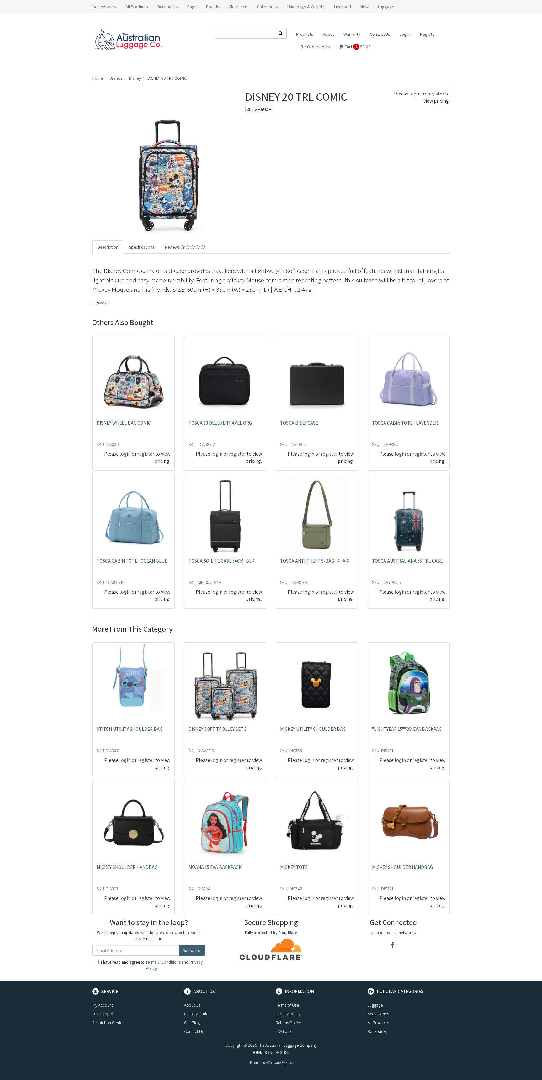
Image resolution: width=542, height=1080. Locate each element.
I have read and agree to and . (152, 965)
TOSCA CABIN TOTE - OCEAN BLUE (132, 561)
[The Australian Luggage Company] (127, 40)
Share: (252, 109)
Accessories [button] (104, 6)
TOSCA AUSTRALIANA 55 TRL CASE (407, 561)
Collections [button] (267, 6)
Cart (357, 47)
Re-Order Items (315, 47)
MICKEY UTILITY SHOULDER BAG (313, 729)
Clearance (238, 6)
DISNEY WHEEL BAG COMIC (124, 423)
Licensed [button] (342, 6)
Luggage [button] (386, 6)
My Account (102, 1005)
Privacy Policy (288, 1014)
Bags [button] (192, 6)
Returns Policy (288, 1022)
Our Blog (192, 1022)
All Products (136, 6)
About (328, 34)
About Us (192, 1005)
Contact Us (380, 34)
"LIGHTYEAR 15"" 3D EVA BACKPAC (407, 729)
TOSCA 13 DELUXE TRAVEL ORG (220, 423)
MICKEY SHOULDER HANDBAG (127, 867)
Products (304, 34)
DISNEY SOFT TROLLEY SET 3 (218, 729)
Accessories (378, 1014)
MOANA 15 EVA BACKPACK (215, 867)
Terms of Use (287, 1005)
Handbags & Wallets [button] (306, 6)
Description (107, 247)
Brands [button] (212, 6)
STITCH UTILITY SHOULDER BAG (129, 729)
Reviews (173, 247)
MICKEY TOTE (293, 867)
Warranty (351, 34)
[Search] (281, 33)
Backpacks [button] (167, 6)
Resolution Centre (108, 1022)
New (364, 6)
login (415, 93)
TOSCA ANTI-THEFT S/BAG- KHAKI (314, 561)
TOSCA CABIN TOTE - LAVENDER (405, 423)
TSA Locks (284, 1031)
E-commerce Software (265, 1063)
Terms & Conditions (163, 962)
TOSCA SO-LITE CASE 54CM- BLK (221, 561)
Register (428, 34)
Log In (405, 34)
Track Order (102, 1014)
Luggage (375, 1005)
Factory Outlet (197, 1014)
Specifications (141, 247)
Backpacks (377, 1031)
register (435, 93)
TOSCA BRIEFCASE (299, 423)
